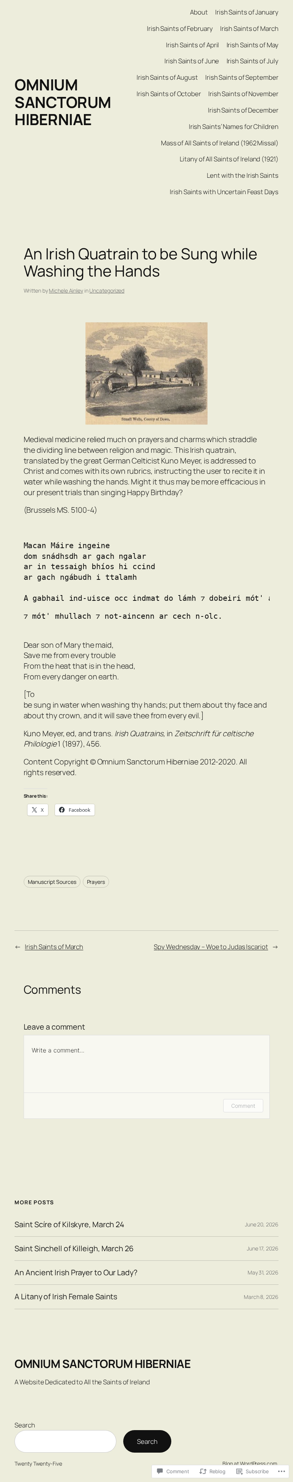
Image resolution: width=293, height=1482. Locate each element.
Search (24, 1425)
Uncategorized (106, 290)
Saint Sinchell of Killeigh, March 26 (73, 1248)
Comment (243, 1105)
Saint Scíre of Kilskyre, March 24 (69, 1224)
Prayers (96, 881)
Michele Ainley (66, 290)
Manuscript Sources (52, 881)
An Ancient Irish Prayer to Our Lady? (75, 1272)
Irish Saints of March (54, 946)
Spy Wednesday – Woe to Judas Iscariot (211, 946)
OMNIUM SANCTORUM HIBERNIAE (62, 102)
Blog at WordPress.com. (250, 1463)
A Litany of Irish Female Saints (65, 1296)
